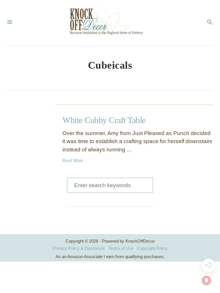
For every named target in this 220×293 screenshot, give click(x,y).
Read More (72, 160)
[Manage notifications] (206, 280)
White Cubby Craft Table (104, 120)
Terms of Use (120, 248)
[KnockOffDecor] (109, 22)
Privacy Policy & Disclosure (79, 248)
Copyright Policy (152, 248)
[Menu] (9, 22)
